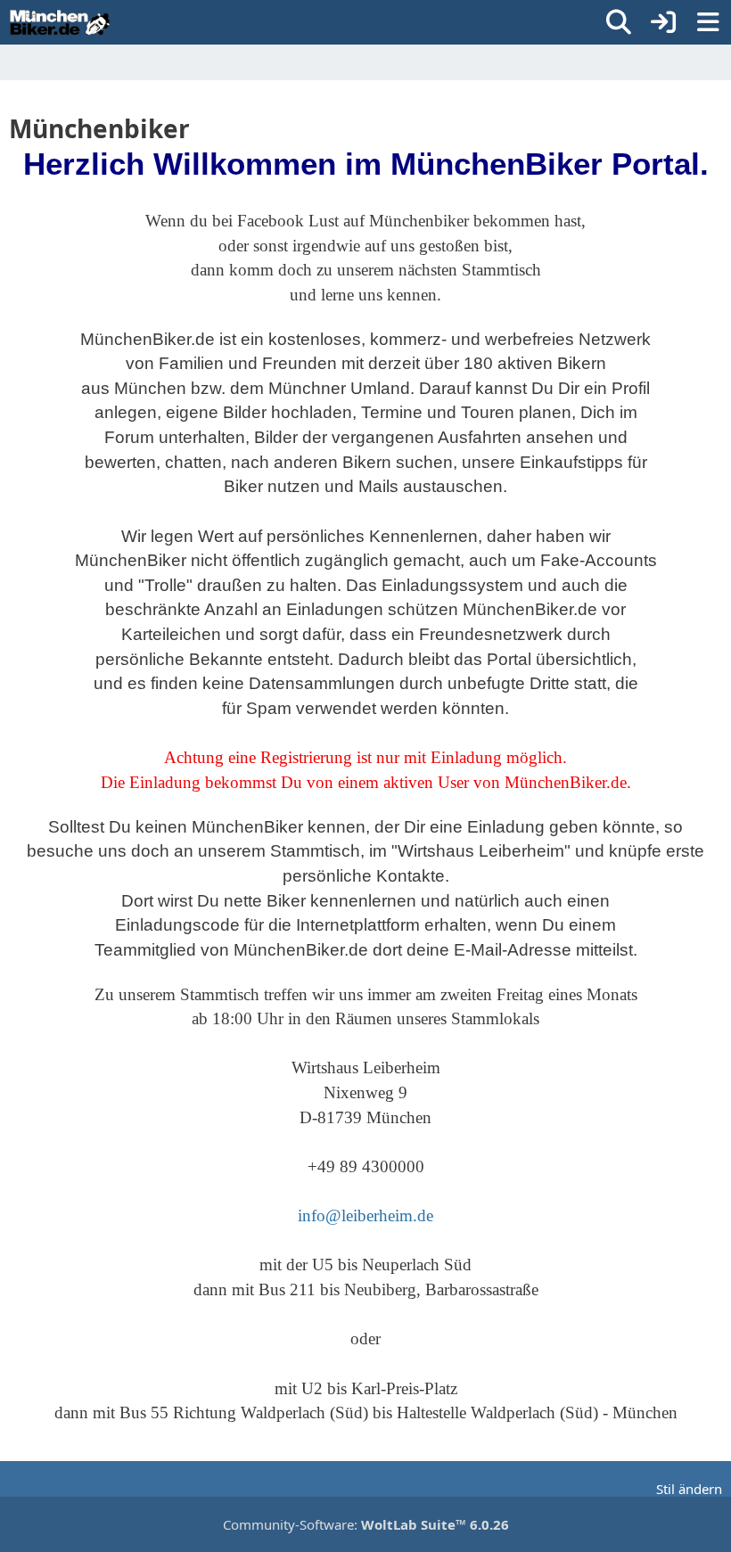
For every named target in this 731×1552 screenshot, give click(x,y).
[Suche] (619, 22)
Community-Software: (366, 1524)
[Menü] (708, 22)
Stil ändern (689, 1489)
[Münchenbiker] (59, 22)
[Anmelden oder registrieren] (663, 22)
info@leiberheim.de (365, 1215)
